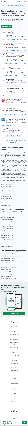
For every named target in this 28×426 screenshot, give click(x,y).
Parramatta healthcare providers (7, 235)
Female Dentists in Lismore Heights (8, 258)
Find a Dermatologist (14, 350)
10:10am (15, 114)
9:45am (13, 39)
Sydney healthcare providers (6, 215)
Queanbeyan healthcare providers (7, 217)
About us (14, 390)
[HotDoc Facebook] (11, 411)
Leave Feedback (14, 363)
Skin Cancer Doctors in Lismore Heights (9, 278)
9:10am (9, 114)
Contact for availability (6, 95)
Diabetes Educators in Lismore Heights (8, 267)
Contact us (14, 396)
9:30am (19, 85)
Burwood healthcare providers (7, 219)
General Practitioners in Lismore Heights (9, 271)
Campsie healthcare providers (6, 244)
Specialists (14, 378)
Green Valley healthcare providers (7, 239)
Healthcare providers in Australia (6, 5)
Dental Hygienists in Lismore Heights (8, 262)
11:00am (19, 135)
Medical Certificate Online (6, 196)
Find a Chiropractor (14, 339)
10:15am (19, 39)
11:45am (13, 50)
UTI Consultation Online (5, 205)
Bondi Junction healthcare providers (8, 226)
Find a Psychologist (14, 342)
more (25, 39)
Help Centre (14, 360)
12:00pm (19, 50)
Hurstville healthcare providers (7, 246)
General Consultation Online (6, 200)
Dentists (14, 375)
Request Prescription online (6, 198)
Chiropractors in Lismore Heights (7, 260)
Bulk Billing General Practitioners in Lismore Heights (11, 256)
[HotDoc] (3, 1)
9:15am (7, 39)
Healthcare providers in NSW (18, 5)
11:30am (7, 50)
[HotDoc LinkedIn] (14, 411)
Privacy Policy (14, 401)
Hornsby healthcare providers (7, 230)
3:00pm (15, 63)
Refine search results (6, 26)
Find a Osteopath (14, 347)
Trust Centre (14, 404)
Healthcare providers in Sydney (7, 184)
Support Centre (14, 383)
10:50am (21, 114)
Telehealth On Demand (5, 194)
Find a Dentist (14, 331)
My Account (14, 358)
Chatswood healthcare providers (7, 228)
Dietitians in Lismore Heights (6, 269)
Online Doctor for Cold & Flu (6, 203)
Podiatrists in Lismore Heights (7, 276)
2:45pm (10, 75)
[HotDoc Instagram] (16, 411)
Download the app (14, 313)
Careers (14, 393)
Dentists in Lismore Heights (6, 265)
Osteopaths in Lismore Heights (7, 274)
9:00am (7, 85)
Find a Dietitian (14, 344)
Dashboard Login (14, 381)
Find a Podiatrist (14, 337)
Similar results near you (14, 142)
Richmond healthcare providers (7, 224)
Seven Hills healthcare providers (7, 237)
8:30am (10, 63)
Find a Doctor (14, 329)
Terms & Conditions (14, 398)
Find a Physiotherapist (14, 334)
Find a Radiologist (14, 352)
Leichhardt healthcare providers (7, 221)
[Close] (1, 422)
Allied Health (14, 373)
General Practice (14, 370)
